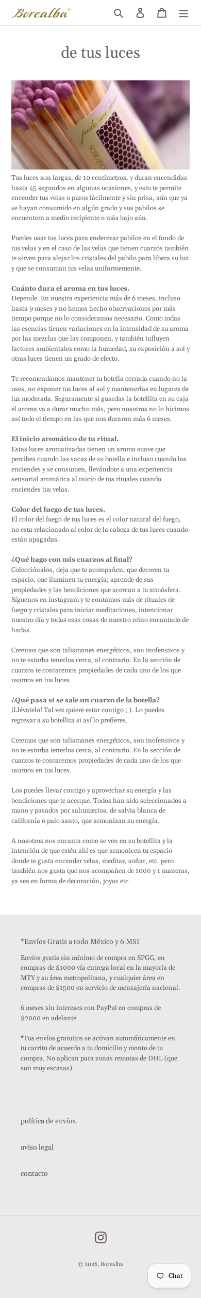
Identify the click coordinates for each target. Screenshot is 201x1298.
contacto (34, 1173)
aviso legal (37, 1147)
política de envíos (48, 1121)
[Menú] (183, 12)
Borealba (111, 1264)
